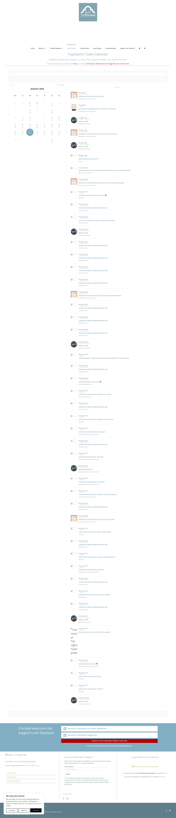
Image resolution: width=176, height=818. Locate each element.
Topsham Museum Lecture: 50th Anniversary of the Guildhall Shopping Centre (104, 170)
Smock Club (82, 121)
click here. (163, 777)
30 (37, 103)
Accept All (36, 810)
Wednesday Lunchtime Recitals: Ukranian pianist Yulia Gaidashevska (101, 183)
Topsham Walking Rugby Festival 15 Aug (92, 195)
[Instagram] (67, 798)
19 (30, 125)
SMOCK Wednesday (85, 469)
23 (59, 125)
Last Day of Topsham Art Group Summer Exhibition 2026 (97, 220)
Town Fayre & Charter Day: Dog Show (91, 457)
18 (22, 125)
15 (52, 117)
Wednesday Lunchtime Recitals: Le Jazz (91, 96)
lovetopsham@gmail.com (31, 765)
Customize (12, 810)
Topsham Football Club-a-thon (89, 382)
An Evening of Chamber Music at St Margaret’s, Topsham (97, 109)
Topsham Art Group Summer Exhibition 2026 (93, 208)
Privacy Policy (12, 777)
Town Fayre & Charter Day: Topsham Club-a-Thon (95, 394)
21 (44, 125)
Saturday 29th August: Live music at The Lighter (94, 632)
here (75, 63)
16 (59, 117)
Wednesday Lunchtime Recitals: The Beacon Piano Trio (96, 519)
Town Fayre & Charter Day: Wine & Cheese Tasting (95, 532)
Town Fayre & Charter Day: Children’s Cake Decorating (97, 557)
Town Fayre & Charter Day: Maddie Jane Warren (94, 595)
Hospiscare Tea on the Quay (88, 159)
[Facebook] (64, 798)
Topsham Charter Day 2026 (87, 664)
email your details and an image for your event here (107, 63)
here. (165, 773)
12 (30, 117)
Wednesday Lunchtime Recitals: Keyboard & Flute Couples (98, 134)
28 (44, 132)
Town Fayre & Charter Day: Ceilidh (90, 676)
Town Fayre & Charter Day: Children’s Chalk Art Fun (96, 419)
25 (22, 132)
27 (37, 132)
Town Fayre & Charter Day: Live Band (91, 689)
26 (30, 132)
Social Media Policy (14, 781)
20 (37, 125)
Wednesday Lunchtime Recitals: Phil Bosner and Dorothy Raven (100, 295)
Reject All (24, 810)
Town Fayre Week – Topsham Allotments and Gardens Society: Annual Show (104, 358)
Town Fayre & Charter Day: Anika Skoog (92, 432)
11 (22, 117)
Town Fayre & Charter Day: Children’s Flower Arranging (97, 494)
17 (15, 125)
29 (30, 103)
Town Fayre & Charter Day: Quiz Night (91, 569)
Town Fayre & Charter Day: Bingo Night (92, 482)
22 (52, 125)
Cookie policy (12, 773)
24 (15, 132)
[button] (144, 48)
